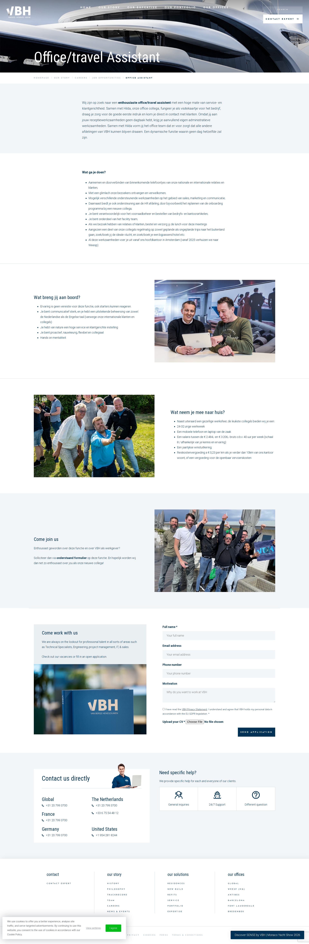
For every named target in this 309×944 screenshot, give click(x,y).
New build (175, 889)
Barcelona (236, 900)
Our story (109, 7)
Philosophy (116, 889)
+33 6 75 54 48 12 (107, 813)
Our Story (114, 874)
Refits (172, 895)
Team (111, 900)
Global (233, 884)
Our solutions (178, 874)
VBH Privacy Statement (194, 709)
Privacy (133, 935)
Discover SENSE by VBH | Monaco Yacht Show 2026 (267, 935)
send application (256, 732)
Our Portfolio (180, 7)
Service (173, 900)
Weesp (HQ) (236, 889)
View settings (93, 928)
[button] (162, 550)
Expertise (175, 912)
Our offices (236, 874)
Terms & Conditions (187, 935)
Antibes (234, 895)
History (113, 884)
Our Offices (216, 7)
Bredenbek (236, 912)
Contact (53, 874)
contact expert (281, 19)
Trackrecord (117, 895)
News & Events (118, 912)
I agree (113, 928)
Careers (113, 906)
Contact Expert (59, 884)
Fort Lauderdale (241, 906)
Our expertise (142, 7)
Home (85, 7)
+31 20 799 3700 (56, 805)
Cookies (149, 935)
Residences (176, 884)
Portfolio (175, 906)
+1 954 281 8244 (106, 835)
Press (164, 935)
